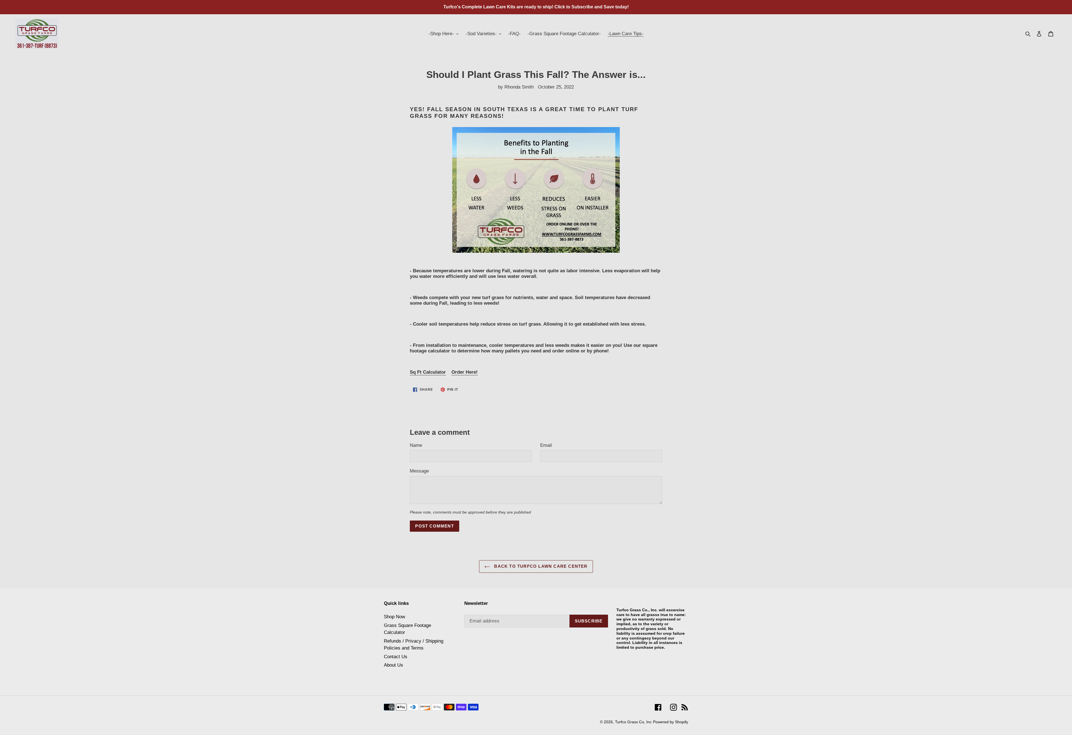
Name (416, 445)
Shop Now (394, 616)
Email (546, 445)
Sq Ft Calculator (428, 372)
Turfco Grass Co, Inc (633, 722)
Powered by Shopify (670, 722)
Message (419, 471)
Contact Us (395, 656)
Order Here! (464, 372)
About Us (393, 665)
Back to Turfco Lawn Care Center (540, 566)
